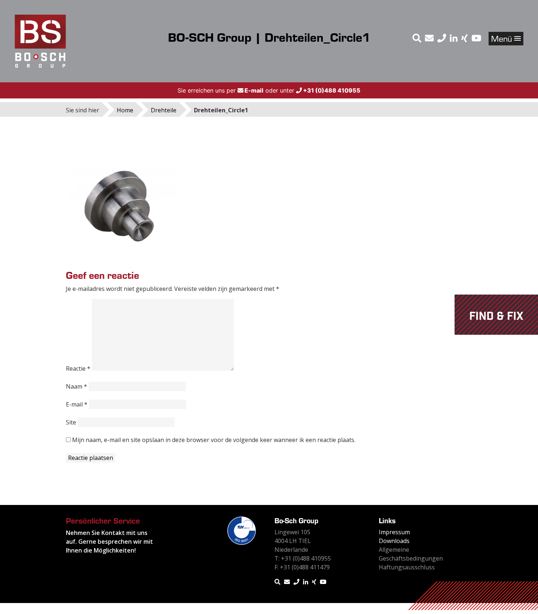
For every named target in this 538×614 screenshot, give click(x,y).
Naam (76, 386)
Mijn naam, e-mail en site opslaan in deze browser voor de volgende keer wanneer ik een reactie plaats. (213, 440)
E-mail (76, 404)
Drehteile (163, 110)
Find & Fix (496, 316)
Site (71, 422)
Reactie (78, 368)
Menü (502, 38)
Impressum (394, 532)
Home (125, 110)
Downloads (394, 541)
